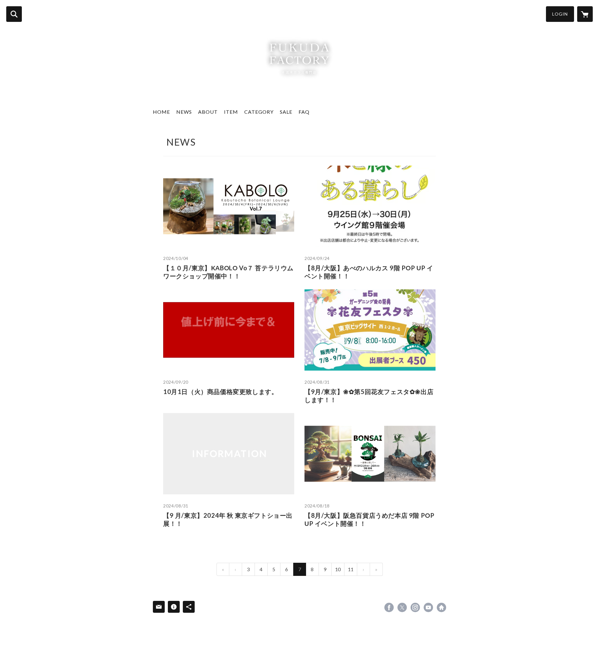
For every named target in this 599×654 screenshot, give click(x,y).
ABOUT (208, 112)
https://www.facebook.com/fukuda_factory (389, 607)
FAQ (304, 112)
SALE (286, 112)
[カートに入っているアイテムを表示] (585, 14)
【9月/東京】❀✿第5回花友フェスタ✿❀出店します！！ (368, 395)
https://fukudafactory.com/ (441, 607)
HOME (161, 112)
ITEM (231, 112)
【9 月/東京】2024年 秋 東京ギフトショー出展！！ (228, 519)
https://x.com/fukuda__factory (402, 607)
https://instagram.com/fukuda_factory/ (415, 607)
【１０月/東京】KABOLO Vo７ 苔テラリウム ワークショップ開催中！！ (228, 272)
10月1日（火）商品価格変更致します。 (220, 391)
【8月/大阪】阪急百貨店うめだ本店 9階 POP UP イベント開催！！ (369, 519)
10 (338, 569)
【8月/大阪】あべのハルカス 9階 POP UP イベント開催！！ (368, 272)
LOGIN (560, 14)
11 (350, 569)
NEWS (184, 112)
